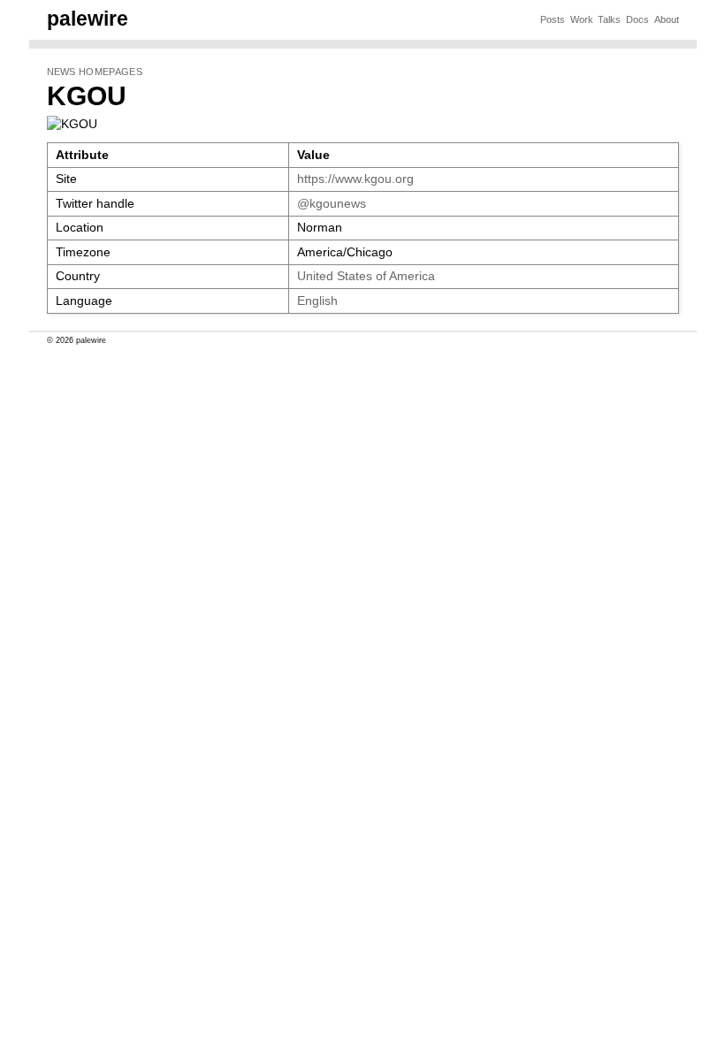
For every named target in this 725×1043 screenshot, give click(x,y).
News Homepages (94, 71)
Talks (609, 19)
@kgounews (331, 203)
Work (581, 19)
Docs (637, 19)
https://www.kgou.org (355, 179)
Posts (552, 19)
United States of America (366, 276)
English (317, 301)
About (666, 19)
